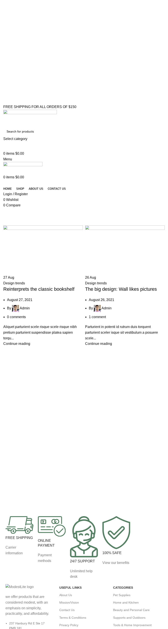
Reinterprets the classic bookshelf (38, 289)
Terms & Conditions (72, 617)
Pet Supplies (121, 595)
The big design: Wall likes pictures (121, 289)
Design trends (14, 283)
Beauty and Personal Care (131, 610)
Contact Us (67, 610)
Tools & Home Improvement (132, 625)
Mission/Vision (69, 602)
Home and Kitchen (126, 602)
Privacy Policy (68, 625)
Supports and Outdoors (129, 617)
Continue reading (16, 344)
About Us (65, 595)
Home (6, 222)
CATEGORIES (123, 587)
